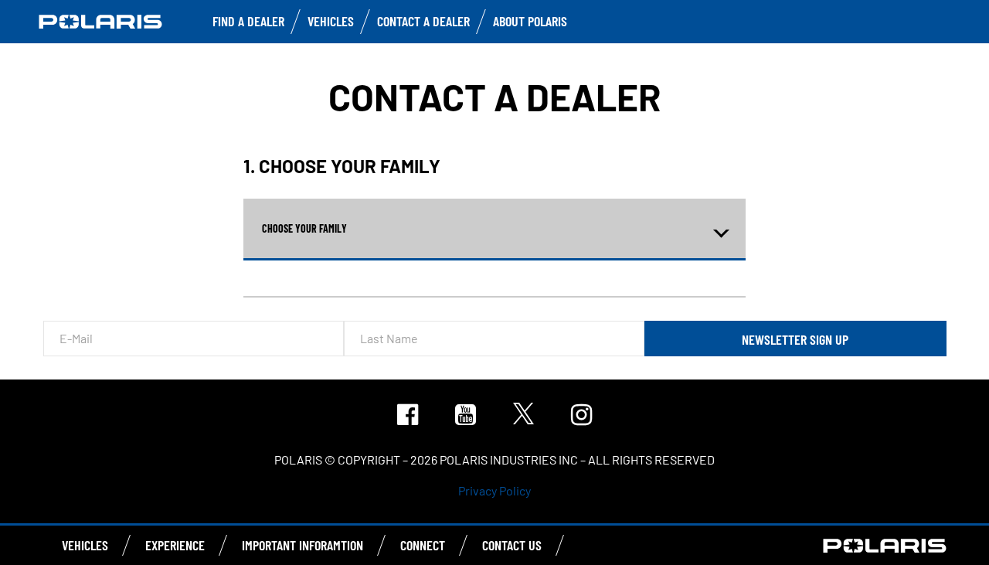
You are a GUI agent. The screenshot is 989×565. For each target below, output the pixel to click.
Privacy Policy (494, 490)
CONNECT (422, 544)
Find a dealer (248, 20)
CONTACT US (512, 544)
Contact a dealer (423, 20)
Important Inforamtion (302, 544)
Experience (175, 544)
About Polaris (530, 20)
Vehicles (331, 20)
